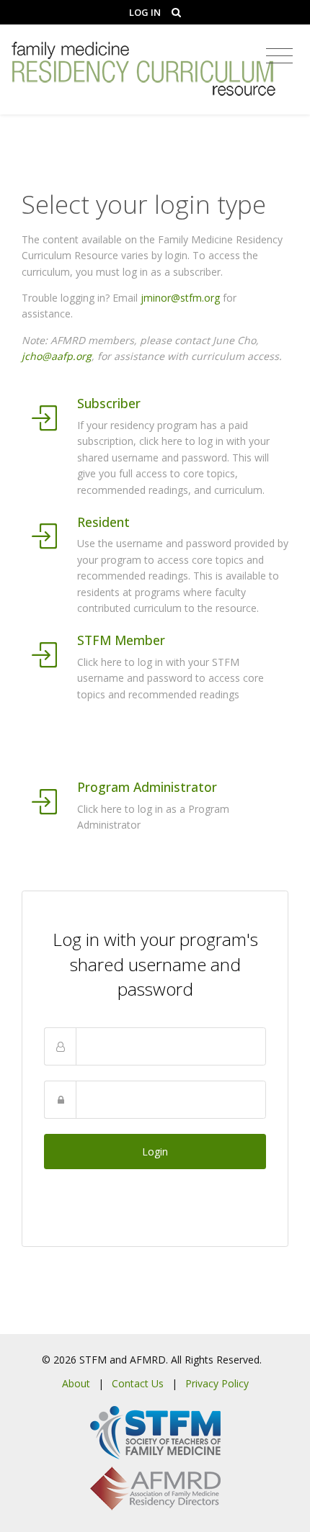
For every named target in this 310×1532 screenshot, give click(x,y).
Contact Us (138, 1383)
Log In (145, 12)
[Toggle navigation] (279, 56)
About (76, 1383)
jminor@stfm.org (180, 298)
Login (155, 1151)
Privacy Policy (217, 1383)
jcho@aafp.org (57, 356)
